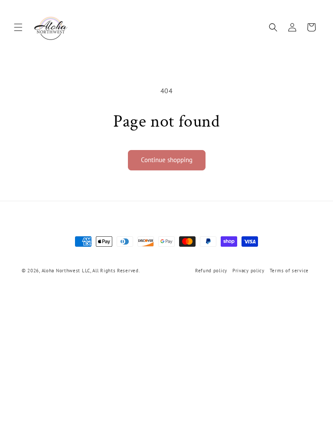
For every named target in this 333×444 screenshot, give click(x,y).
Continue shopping (167, 160)
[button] (18, 27)
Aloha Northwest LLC (66, 271)
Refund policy (211, 271)
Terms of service (289, 271)
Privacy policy (248, 271)
